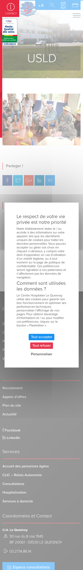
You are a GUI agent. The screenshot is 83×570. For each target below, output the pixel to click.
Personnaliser (41, 354)
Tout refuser (41, 345)
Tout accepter (41, 337)
